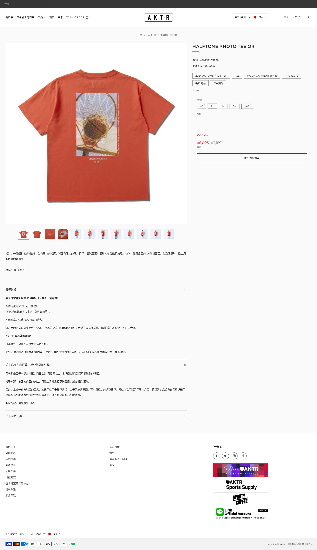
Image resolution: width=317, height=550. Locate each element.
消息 (111, 453)
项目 (51, 17)
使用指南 (11, 471)
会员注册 (11, 465)
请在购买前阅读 (118, 459)
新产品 (9, 17)
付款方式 (11, 477)
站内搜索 (114, 447)
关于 (60, 17)
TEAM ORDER (75, 17)
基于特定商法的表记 (17, 483)
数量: (199, 114)
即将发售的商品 (25, 17)
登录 (286, 17)
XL (234, 105)
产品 (40, 17)
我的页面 (11, 459)
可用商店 (11, 453)
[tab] (23, 234)
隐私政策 (11, 489)
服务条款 (11, 495)
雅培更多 (11, 447)
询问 (111, 465)
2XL (247, 105)
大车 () (296, 17)
